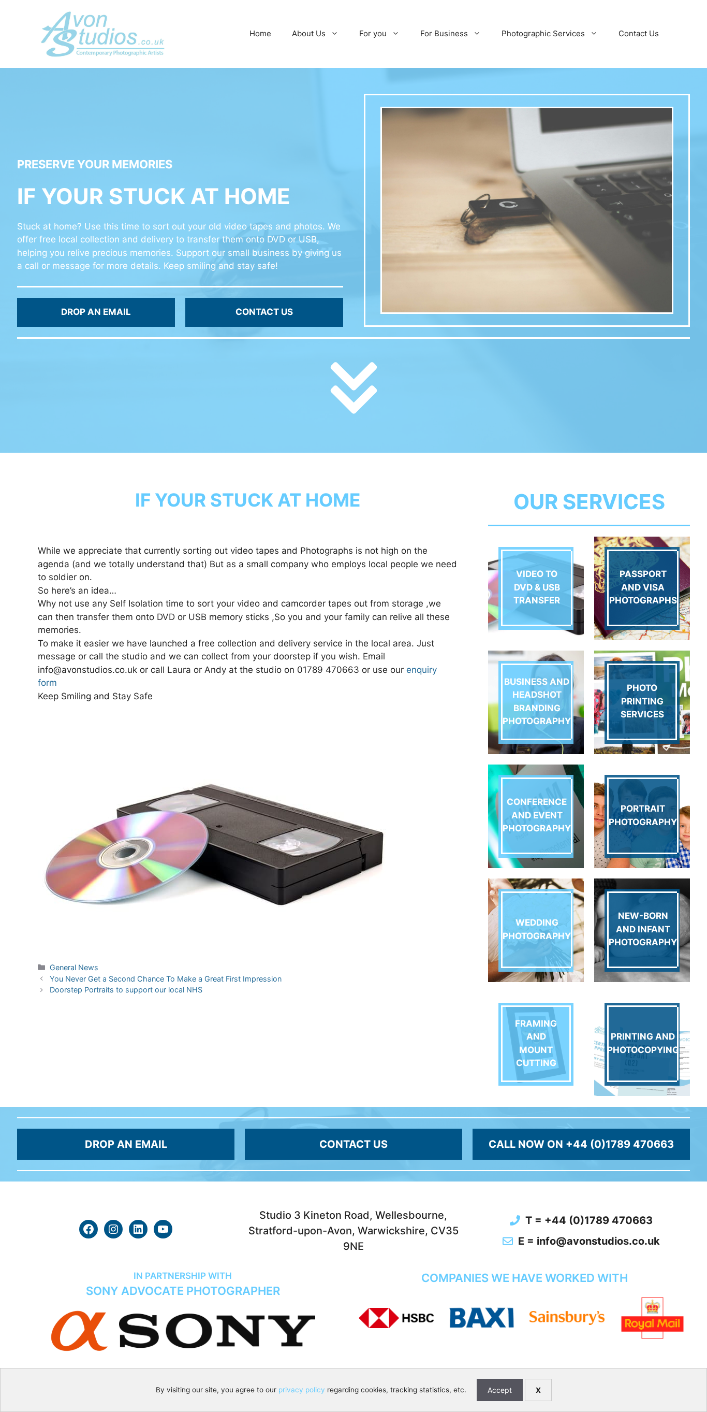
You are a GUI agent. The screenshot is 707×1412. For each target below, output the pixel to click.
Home (260, 33)
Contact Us (638, 33)
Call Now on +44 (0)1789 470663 (581, 1144)
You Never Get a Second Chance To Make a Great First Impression (166, 978)
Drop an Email (96, 312)
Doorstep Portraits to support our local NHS (126, 989)
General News (74, 967)
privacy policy (301, 1390)
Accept (500, 1390)
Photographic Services (543, 33)
